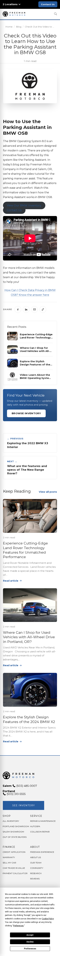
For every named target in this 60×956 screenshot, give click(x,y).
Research (36, 873)
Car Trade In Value (14, 868)
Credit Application (14, 852)
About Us (35, 857)
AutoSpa (35, 826)
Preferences (30, 949)
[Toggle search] (55, 13)
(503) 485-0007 (26, 785)
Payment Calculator (15, 873)
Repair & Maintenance (43, 821)
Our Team (36, 862)
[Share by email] (34, 309)
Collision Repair (40, 831)
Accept (30, 935)
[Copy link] (43, 309)
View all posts (48, 491)
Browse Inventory (26, 413)
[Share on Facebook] (17, 309)
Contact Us (48, 4)
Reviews (35, 878)
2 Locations (10, 4)
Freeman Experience (42, 852)
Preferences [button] (18, 926)
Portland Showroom (16, 826)
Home (8, 26)
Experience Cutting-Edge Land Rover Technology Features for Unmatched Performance (25, 550)
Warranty (9, 857)
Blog (18, 26)
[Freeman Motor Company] (14, 14)
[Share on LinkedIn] (26, 309)
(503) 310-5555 (16, 794)
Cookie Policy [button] (48, 919)
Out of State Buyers (14, 837)
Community (36, 868)
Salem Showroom (13, 831)
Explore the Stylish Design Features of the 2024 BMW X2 (30, 719)
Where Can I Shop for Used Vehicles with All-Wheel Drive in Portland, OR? (29, 637)
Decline (30, 942)
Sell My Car (9, 862)
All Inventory (11, 821)
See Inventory (23, 805)
